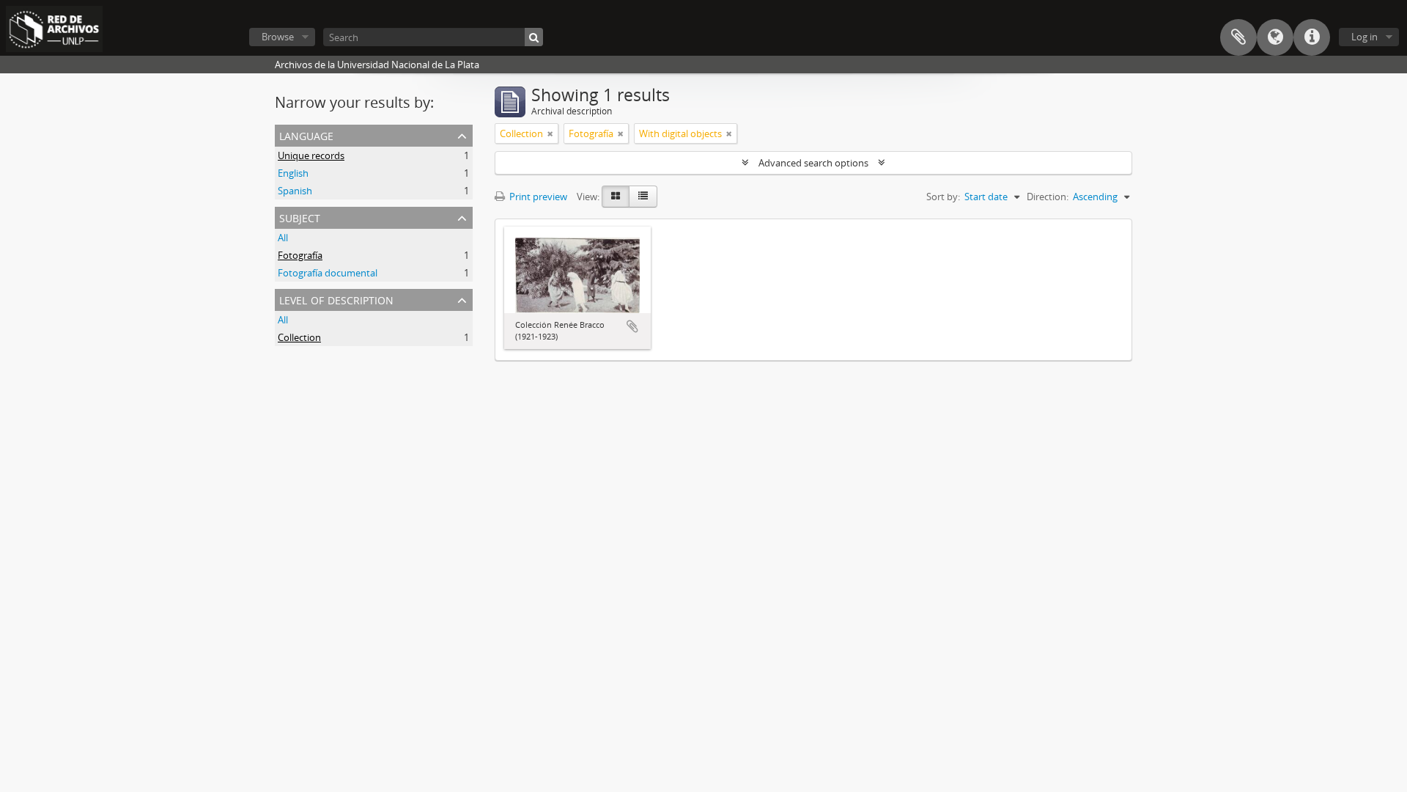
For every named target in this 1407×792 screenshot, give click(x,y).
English (293, 173)
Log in (1364, 36)
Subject (299, 217)
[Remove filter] (550, 133)
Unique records (311, 155)
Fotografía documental (327, 272)
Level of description (336, 299)
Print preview (537, 196)
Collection (299, 337)
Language (1275, 37)
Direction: (1047, 196)
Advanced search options (813, 162)
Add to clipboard (632, 326)
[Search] (534, 37)
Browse (278, 36)
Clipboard (1238, 37)
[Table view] (643, 197)
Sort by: (943, 196)
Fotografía (300, 255)
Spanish (295, 190)
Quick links (1311, 37)
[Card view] (615, 197)
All (283, 237)
